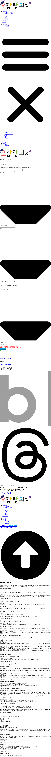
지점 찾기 (4, 22)
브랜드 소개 (4, 11)
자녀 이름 (2, 164)
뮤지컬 (6, 18)
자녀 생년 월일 (16, 167)
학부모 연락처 (9, 285)
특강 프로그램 (5, 19)
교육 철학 (7, 506)
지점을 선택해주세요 (4, 289)
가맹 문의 (4, 23)
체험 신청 (4, 20)
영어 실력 (2, 172)
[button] (25, 79)
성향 (1, 228)
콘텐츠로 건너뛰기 (3, 0)
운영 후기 (7, 26)
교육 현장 (7, 25)
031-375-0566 (5, 364)
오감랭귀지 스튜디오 (9, 13)
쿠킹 (6, 16)
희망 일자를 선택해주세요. (10, 346)
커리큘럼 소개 (7, 511)
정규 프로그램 (5, 15)
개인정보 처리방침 (5, 358)
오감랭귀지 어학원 (8, 12)
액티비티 (6, 17)
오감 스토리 (4, 24)
